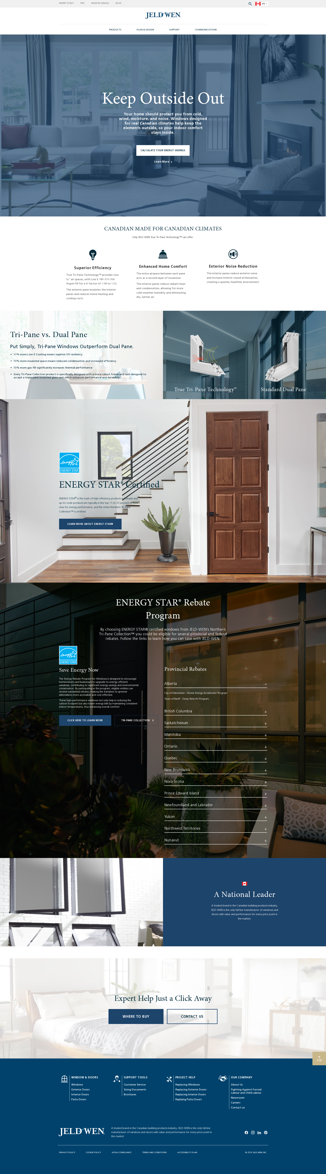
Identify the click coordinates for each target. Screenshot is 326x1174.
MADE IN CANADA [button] (100, 3)
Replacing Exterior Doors (190, 1089)
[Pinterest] (265, 1132)
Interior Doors (80, 1094)
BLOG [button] (118, 3)
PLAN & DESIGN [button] (145, 29)
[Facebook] (246, 1132)
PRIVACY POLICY (67, 1152)
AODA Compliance (121, 1152)
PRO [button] (82, 3)
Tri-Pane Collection (135, 720)
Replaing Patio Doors (188, 1099)
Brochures (130, 1094)
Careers (235, 1102)
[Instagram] (253, 1132)
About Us (237, 1084)
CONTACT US (192, 1016)
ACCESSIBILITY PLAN (187, 1152)
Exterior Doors (80, 1089)
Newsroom (237, 1097)
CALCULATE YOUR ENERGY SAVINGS (163, 150)
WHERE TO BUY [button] (66, 3)
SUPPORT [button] (174, 29)
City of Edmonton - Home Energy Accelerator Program (195, 693)
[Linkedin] (259, 1132)
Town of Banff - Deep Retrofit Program (186, 698)
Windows (77, 1084)
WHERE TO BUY (136, 1016)
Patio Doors (78, 1099)
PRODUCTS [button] (115, 29)
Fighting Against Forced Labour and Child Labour (246, 1091)
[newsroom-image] (163, 16)
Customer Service (135, 1084)
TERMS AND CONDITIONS (154, 1152)
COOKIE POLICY (93, 1152)
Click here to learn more (85, 720)
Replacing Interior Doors (190, 1094)
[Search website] (250, 3)
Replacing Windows (187, 1084)
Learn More (161, 161)
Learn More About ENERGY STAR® (90, 524)
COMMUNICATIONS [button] (206, 29)
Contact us (238, 1107)
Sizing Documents (135, 1089)
